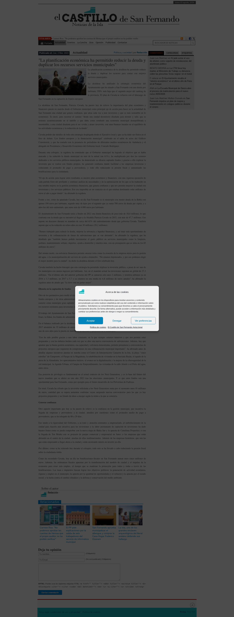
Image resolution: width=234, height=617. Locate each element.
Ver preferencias (143, 320)
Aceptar (91, 320)
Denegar (117, 320)
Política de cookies (98, 327)
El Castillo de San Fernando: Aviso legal (125, 327)
